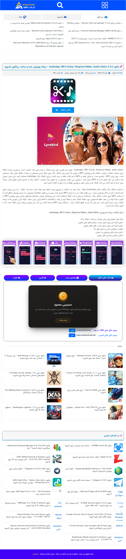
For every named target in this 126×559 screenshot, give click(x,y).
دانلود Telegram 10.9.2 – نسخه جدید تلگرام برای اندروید (89, 480)
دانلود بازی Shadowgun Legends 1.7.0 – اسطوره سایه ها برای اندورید (24, 408)
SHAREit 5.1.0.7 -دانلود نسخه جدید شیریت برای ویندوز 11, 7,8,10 (95, 38)
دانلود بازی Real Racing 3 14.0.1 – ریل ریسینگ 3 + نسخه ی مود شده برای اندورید (24, 357)
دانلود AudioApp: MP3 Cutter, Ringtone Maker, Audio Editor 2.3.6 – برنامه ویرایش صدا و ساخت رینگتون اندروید (61, 67)
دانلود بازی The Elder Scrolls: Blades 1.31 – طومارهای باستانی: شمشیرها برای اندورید (26, 374)
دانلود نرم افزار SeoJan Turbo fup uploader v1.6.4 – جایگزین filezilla (93, 23)
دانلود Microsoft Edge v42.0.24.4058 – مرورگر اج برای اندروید (89, 493)
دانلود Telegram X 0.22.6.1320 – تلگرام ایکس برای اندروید (29, 470)
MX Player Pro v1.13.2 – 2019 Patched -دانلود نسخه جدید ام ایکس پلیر (28, 493)
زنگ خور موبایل (75, 73)
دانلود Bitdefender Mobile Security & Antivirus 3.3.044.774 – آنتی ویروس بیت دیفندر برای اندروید (91, 538)
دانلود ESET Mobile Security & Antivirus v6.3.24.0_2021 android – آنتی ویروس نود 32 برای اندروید (29, 459)
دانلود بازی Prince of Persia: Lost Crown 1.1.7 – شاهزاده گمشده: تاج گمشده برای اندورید (85, 374)
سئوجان (36, 554)
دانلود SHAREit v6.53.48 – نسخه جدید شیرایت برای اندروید (88, 445)
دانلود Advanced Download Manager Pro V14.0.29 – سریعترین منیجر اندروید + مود (28, 447)
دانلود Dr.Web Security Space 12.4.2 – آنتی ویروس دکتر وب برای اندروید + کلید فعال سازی (88, 504)
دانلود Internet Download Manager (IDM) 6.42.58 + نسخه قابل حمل (94, 31)
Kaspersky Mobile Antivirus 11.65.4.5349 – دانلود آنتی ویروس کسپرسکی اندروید (88, 470)
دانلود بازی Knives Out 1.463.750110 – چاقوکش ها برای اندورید (86, 408)
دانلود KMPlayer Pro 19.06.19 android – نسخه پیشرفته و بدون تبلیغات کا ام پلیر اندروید (27, 504)
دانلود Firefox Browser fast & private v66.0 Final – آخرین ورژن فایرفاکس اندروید (89, 527)
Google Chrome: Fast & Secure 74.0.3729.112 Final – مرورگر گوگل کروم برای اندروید (88, 515)
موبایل (67, 73)
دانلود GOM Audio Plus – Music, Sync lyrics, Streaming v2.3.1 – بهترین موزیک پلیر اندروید (31, 481)
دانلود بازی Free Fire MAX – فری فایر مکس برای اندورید (86, 391)
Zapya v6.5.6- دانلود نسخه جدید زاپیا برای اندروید (92, 457)
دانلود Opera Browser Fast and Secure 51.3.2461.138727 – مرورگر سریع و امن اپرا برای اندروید (28, 515)
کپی (72, 330)
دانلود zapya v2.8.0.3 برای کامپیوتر (49, 38)
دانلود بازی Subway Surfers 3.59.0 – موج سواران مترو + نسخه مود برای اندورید (86, 357)
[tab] (102, 17)
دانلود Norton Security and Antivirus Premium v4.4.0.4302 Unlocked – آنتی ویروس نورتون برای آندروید (27, 527)
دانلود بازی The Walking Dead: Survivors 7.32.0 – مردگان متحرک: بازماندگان (24, 391)
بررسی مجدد (63, 320)
